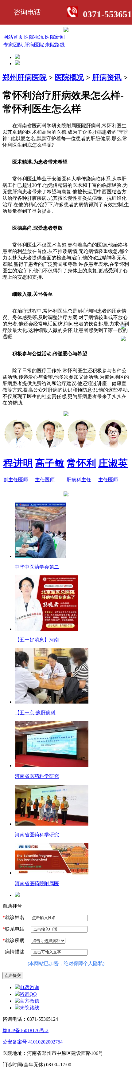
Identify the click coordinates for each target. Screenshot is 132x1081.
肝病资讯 (107, 77)
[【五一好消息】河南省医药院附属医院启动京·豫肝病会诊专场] (46, 629)
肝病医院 (34, 44)
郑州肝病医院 (24, 77)
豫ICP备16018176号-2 (25, 1030)
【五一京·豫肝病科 (35, 712)
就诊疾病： (15, 940)
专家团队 (13, 44)
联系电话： (15, 929)
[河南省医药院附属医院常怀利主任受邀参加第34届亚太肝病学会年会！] (51, 872)
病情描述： (15, 951)
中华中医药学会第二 (37, 567)
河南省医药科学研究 (37, 776)
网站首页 (13, 37)
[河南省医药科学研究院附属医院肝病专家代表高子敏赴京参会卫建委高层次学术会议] (51, 824)
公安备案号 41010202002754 (32, 1041)
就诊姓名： (15, 917)
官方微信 (29, 1001)
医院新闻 (55, 37)
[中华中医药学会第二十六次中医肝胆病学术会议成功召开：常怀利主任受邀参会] (40, 556)
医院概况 (34, 37)
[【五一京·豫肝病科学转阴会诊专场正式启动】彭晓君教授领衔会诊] (51, 701)
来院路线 (55, 44)
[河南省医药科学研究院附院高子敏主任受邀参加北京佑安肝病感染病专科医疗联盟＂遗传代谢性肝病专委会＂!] (51, 765)
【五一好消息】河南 (37, 639)
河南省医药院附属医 (37, 883)
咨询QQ (28, 994)
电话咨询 (29, 987)
